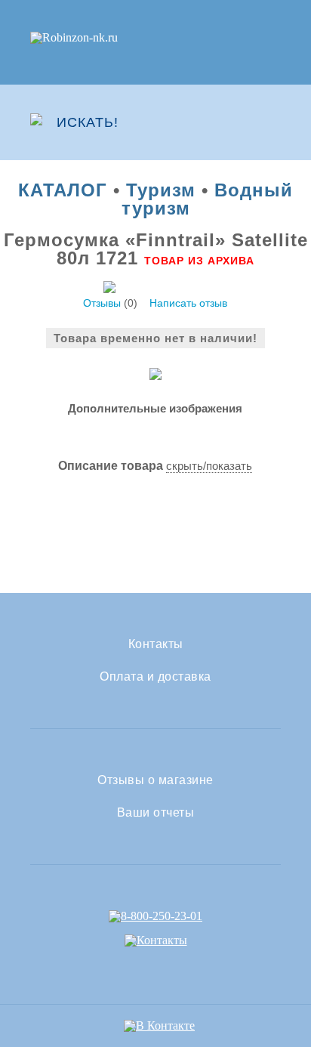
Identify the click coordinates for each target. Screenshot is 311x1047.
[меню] (271, 122)
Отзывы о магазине (155, 780)
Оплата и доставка (155, 677)
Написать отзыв (188, 303)
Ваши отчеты (156, 813)
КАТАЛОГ (62, 190)
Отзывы (102, 303)
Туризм (161, 190)
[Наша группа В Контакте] (159, 1025)
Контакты (155, 644)
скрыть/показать (209, 465)
